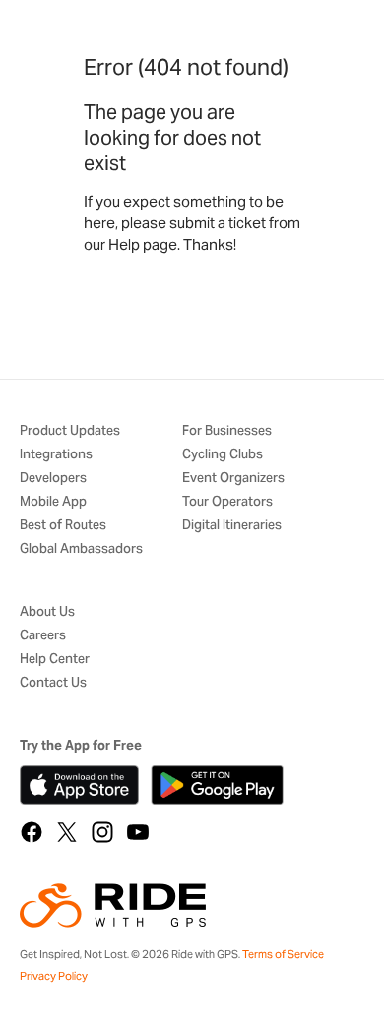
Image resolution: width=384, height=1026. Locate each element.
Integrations (56, 455)
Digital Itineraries (232, 525)
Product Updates (70, 431)
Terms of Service (283, 954)
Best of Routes (63, 525)
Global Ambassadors (81, 549)
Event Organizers (233, 478)
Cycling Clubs (222, 455)
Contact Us (53, 683)
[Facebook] (31, 832)
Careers (43, 636)
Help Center (55, 659)
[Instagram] (102, 832)
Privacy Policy (54, 976)
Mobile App (53, 502)
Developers (53, 478)
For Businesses (227, 431)
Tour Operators (227, 502)
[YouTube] (138, 832)
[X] (67, 832)
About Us (47, 612)
